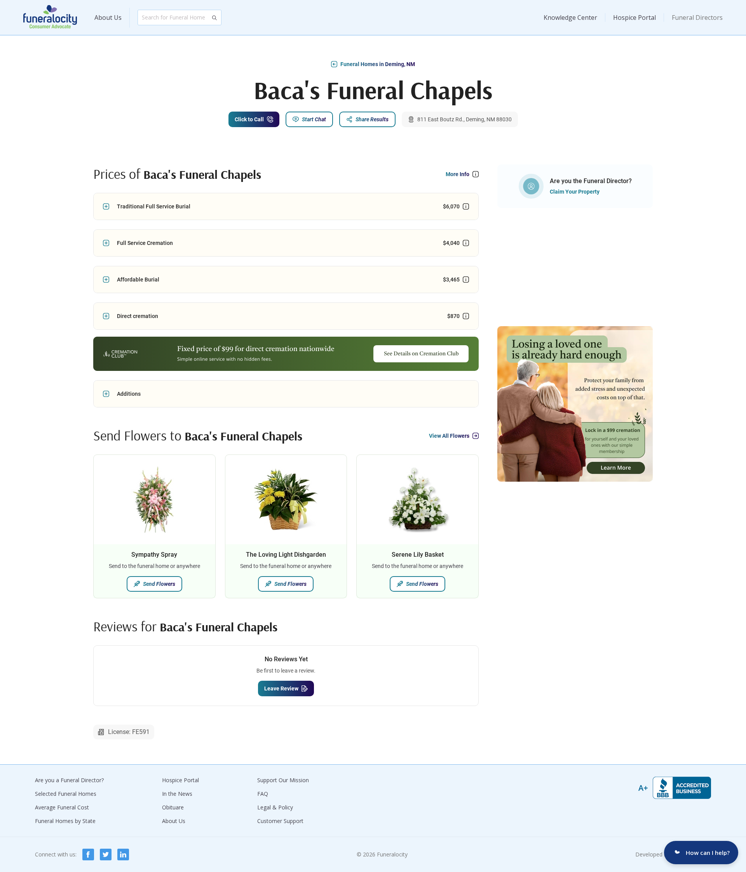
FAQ (262, 793)
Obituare (173, 807)
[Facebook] (88, 854)
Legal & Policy (275, 807)
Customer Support (280, 821)
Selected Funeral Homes (65, 793)
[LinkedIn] (123, 854)
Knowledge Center (570, 17)
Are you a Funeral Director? (69, 780)
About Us (108, 17)
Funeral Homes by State (65, 821)
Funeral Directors (697, 17)
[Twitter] (106, 854)
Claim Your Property (575, 192)
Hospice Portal (634, 17)
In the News (177, 793)
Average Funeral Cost (62, 807)
